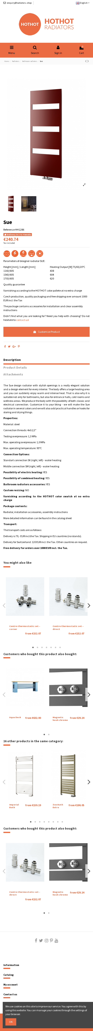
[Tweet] (9, 346)
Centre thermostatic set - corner (24, 628)
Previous (4, 605)
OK (11, 1021)
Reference (9, 229)
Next (88, 605)
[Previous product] (86, 61)
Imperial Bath (14, 806)
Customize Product (49, 331)
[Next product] (88, 61)
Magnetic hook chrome (60, 719)
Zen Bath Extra (58, 806)
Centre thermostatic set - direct (68, 628)
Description (12, 360)
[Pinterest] (19, 346)
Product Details (15, 368)
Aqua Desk (15, 717)
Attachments (13, 374)
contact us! (22, 320)
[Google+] (14, 346)
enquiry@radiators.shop (19, 2)
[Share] (5, 346)
